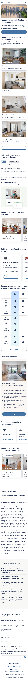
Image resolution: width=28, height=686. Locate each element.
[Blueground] (14, 661)
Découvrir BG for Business (11, 275)
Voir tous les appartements (14, 148)
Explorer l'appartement (14, 412)
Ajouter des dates (14, 32)
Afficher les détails (14, 348)
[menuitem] (9, 501)
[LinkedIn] (11, 665)
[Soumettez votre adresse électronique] (25, 655)
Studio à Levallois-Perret (6, 623)
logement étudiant (12, 28)
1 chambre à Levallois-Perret (20, 624)
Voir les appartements (8, 438)
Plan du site (20, 676)
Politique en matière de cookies (11, 676)
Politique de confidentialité (7, 674)
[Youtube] (19, 665)
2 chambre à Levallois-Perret (6, 628)
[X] (17, 665)
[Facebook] (8, 665)
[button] (25, 2)
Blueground (3, 490)
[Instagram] (14, 665)
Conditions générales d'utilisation (19, 674)
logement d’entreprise (16, 26)
